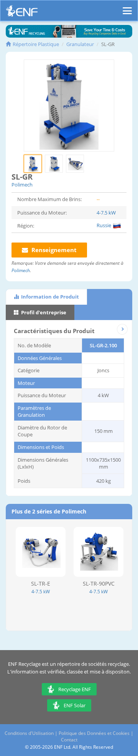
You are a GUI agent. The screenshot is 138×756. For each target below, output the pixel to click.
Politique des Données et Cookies (94, 733)
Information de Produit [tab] (49, 296)
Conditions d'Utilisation (29, 733)
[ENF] (22, 13)
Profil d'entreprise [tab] (43, 312)
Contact (69, 739)
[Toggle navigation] (127, 7)
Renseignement (53, 250)
